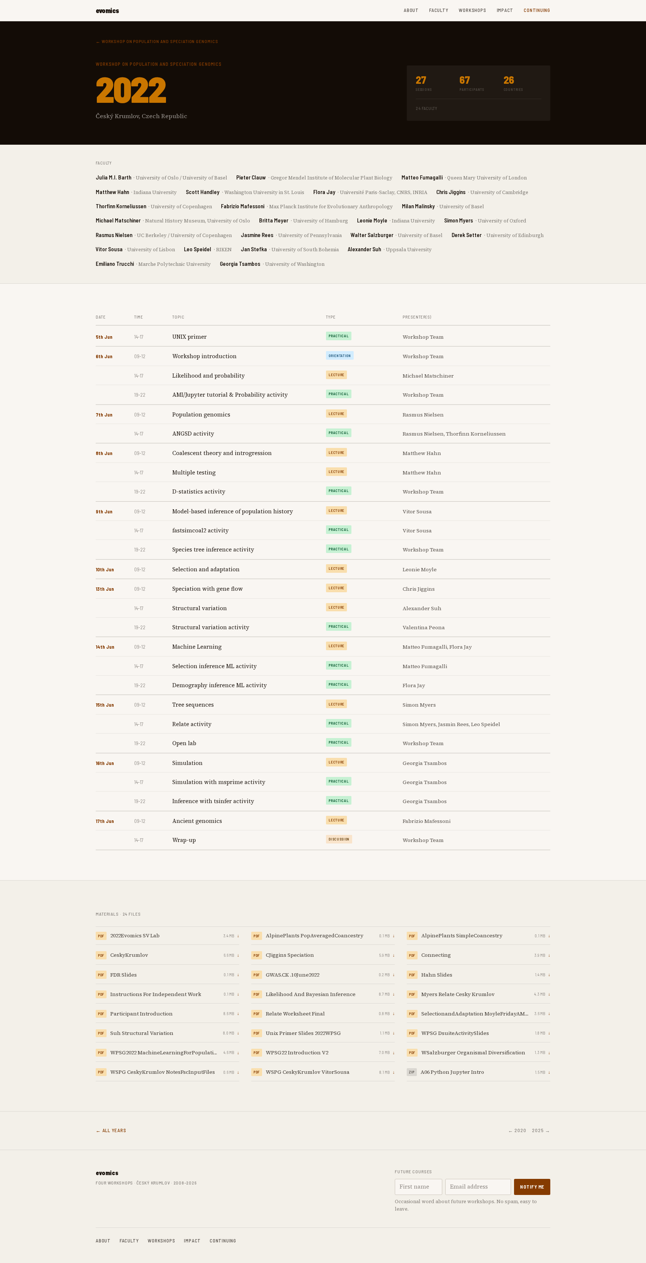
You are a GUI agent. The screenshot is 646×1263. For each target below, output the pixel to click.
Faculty (438, 10)
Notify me (532, 1187)
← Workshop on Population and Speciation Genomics (157, 41)
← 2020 (517, 1130)
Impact (505, 10)
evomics (107, 10)
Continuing (537, 10)
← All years (111, 1130)
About (411, 10)
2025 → (541, 1130)
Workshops (472, 10)
